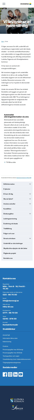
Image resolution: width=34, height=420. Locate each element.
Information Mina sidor (10, 338)
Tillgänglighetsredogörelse (12, 362)
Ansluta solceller (9, 204)
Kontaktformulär (10, 325)
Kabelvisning (7, 341)
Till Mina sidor (11, 162)
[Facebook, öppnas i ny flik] (5, 374)
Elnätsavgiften (8, 214)
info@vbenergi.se (11, 301)
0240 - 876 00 (10, 319)
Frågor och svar (8, 233)
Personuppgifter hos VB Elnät (12, 353)
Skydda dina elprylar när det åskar (15, 248)
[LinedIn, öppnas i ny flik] (15, 374)
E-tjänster (6, 189)
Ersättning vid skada (10, 224)
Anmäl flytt (6, 335)
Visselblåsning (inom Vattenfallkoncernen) (17, 359)
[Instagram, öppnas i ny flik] (10, 374)
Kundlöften (7, 209)
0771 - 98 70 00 (10, 313)
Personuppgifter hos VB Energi (13, 349)
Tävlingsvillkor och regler (11, 356)
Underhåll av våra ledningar (13, 243)
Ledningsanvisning (10, 219)
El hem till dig (8, 194)
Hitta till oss (8, 307)
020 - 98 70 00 (10, 294)
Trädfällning (7, 228)
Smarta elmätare (9, 238)
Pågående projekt (9, 253)
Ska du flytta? (8, 199)
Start (2, 41)
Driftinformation (9, 184)
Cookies (5, 346)
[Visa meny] (3, 4)
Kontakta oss (8, 258)
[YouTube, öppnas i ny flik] (20, 374)
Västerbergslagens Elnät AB (23, 177)
